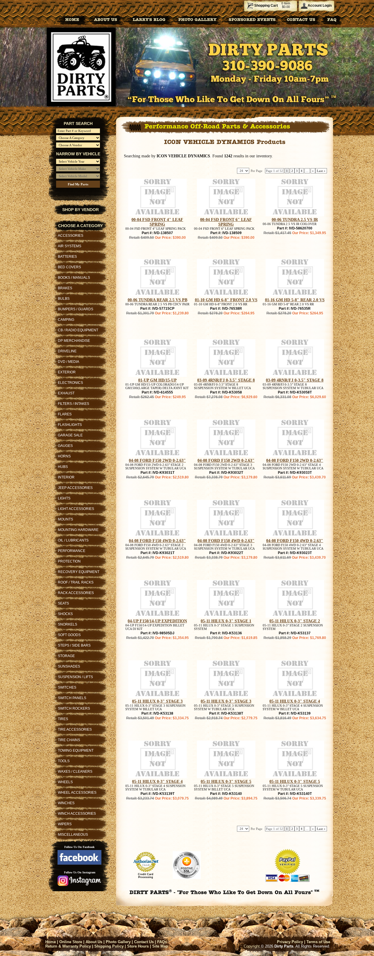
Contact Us (144, 942)
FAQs (162, 942)
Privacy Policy (290, 942)
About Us (94, 942)
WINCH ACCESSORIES (77, 814)
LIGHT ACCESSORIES (76, 509)
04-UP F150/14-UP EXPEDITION (157, 621)
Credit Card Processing (145, 876)
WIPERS (65, 824)
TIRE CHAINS (69, 740)
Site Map (160, 946)
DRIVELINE (67, 351)
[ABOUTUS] (105, 19)
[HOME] (72, 19)
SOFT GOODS (69, 635)
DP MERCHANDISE (74, 341)
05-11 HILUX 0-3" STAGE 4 (294, 701)
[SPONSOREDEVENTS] (252, 19)
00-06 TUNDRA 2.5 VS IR (295, 219)
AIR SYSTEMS (69, 246)
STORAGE (66, 656)
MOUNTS (65, 519)
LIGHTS (64, 498)
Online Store (70, 942)
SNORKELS (67, 624)
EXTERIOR (67, 372)
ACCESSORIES (70, 236)
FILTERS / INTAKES (73, 404)
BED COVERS (69, 267)
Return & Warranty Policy (68, 946)
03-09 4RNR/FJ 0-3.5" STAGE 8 (226, 380)
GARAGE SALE (70, 435)
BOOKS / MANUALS (74, 278)
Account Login (320, 6)
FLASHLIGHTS (70, 425)
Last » (321, 171)
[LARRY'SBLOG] (148, 19)
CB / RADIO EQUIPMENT (78, 330)
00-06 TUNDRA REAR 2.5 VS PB (157, 300)
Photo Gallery (118, 942)
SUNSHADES (69, 666)
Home (50, 942)
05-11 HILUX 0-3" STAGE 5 (226, 781)
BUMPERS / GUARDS (75, 309)
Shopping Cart (266, 6)
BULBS (64, 299)
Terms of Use (318, 942)
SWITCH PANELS (72, 698)
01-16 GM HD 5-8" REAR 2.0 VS (295, 300)
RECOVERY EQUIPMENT (78, 572)
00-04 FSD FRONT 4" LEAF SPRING (157, 222)
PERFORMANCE (71, 551)
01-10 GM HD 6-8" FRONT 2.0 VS (226, 300)
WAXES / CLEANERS (75, 771)
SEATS (63, 603)
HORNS (64, 456)
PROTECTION (69, 561)
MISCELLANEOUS (73, 835)
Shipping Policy (109, 946)
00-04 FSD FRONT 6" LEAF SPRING (226, 222)
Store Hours (138, 946)
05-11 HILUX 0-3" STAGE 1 (226, 621)
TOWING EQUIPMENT (76, 750)
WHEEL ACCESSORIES (77, 792)
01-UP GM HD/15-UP (157, 380)
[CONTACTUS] (301, 19)
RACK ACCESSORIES (76, 593)
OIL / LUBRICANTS (73, 540)
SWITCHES (67, 687)
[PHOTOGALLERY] (197, 19)
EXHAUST (66, 393)
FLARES (65, 414)
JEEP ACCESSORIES (75, 488)
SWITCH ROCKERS (74, 708)
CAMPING (66, 320)
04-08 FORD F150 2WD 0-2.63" (157, 460)
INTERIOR (66, 477)
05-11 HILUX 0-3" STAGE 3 (157, 701)
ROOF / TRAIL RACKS (76, 582)
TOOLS (64, 761)
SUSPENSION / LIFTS (75, 677)
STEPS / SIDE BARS (74, 645)
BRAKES (65, 288)
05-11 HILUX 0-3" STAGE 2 (294, 621)
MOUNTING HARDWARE (78, 530)
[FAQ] (332, 19)
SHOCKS (65, 614)
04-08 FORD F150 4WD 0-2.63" (157, 541)
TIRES (63, 719)
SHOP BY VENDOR (80, 209)
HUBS (63, 467)
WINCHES (66, 803)
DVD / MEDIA (68, 362)
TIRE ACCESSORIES (75, 729)
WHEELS (65, 782)
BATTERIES (67, 257)
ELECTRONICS (70, 383)
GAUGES (65, 446)
